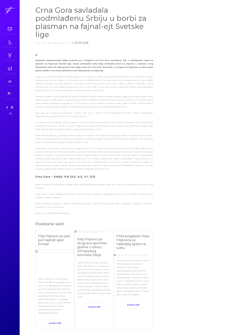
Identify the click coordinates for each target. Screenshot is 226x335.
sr (10, 113)
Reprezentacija (60, 43)
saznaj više (55, 323)
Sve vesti (41, 43)
